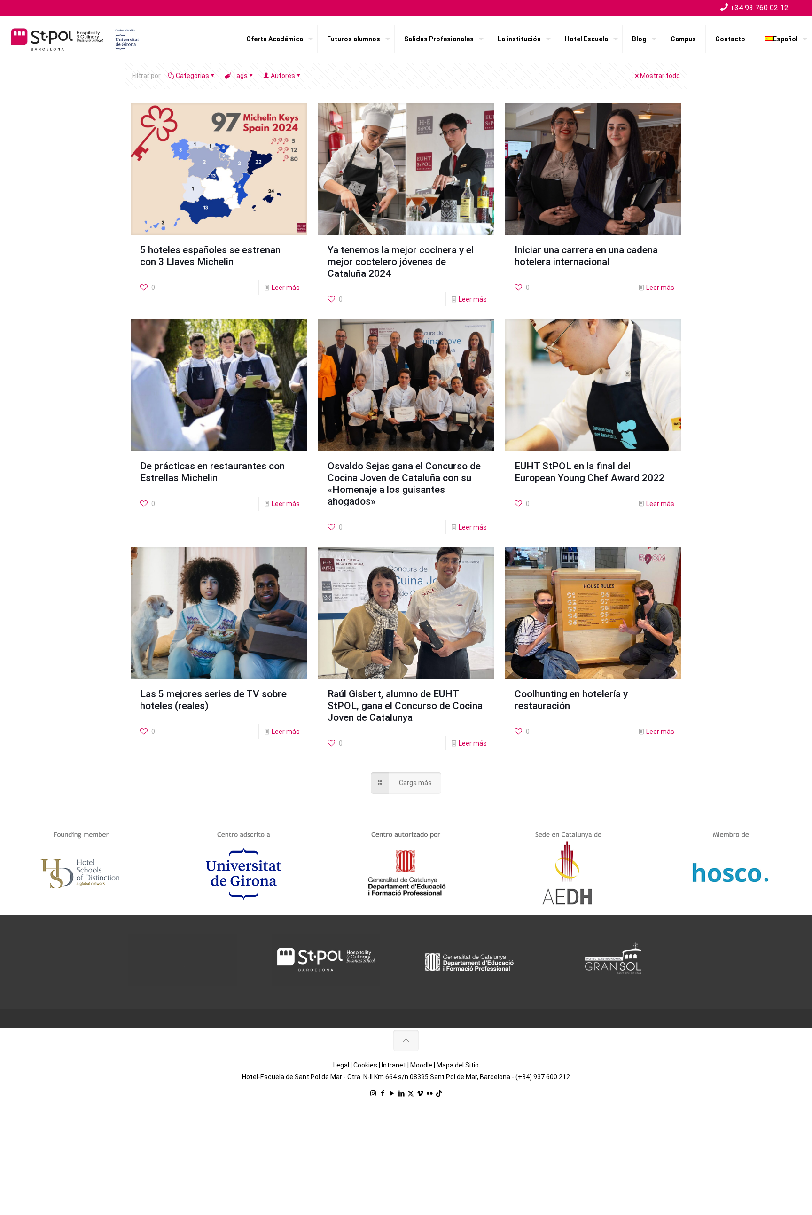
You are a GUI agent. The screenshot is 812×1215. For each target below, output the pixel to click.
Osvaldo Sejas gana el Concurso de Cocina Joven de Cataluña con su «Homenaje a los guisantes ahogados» (404, 483)
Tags (240, 75)
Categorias (192, 75)
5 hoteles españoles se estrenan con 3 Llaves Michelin (210, 255)
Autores (283, 75)
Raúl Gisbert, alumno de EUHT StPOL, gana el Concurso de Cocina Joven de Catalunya (405, 705)
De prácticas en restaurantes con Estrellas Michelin (212, 471)
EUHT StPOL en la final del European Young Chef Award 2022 (589, 471)
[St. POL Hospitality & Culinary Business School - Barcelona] (75, 39)
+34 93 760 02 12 (759, 7)
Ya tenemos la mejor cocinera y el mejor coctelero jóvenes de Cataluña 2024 (401, 261)
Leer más (286, 287)
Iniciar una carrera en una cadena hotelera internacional (586, 255)
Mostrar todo (660, 75)
